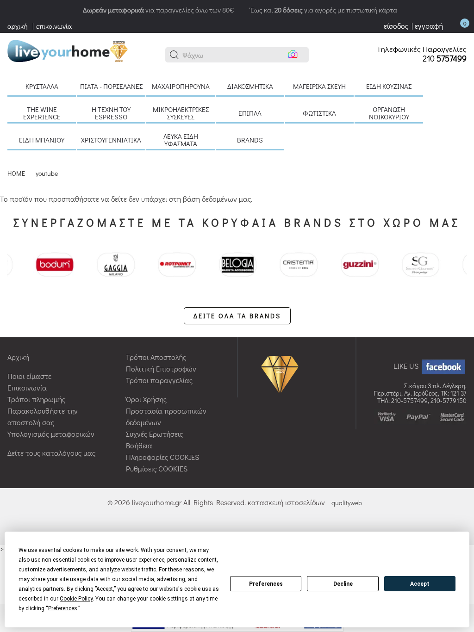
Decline (343, 584)
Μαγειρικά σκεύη (319, 86)
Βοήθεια (139, 445)
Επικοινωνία (27, 387)
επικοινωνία (54, 26)
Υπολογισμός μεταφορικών (50, 434)
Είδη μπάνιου (41, 139)
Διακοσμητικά (250, 86)
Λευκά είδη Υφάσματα (180, 139)
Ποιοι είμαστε (29, 376)
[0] (455, 26)
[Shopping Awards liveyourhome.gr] (282, 373)
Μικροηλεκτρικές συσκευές (181, 113)
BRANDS (250, 139)
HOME (16, 173)
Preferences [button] (62, 608)
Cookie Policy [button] (76, 598)
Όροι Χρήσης (146, 399)
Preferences (266, 584)
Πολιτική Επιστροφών (161, 368)
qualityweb (346, 502)
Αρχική (18, 357)
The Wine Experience (42, 113)
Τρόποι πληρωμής (36, 399)
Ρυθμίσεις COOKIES (156, 468)
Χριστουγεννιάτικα (111, 139)
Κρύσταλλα (41, 86)
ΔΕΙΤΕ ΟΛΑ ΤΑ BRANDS (237, 315)
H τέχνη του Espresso (111, 113)
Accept (420, 584)
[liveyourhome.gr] (67, 50)
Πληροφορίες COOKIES (162, 457)
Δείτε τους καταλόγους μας (51, 453)
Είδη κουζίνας (389, 86)
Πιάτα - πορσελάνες (111, 86)
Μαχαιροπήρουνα (181, 86)
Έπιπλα (250, 113)
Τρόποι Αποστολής (156, 357)
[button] (174, 55)
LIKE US (406, 366)
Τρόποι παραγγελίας (159, 380)
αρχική (17, 26)
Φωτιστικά (319, 113)
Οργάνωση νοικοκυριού (389, 113)
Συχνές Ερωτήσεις (154, 434)
